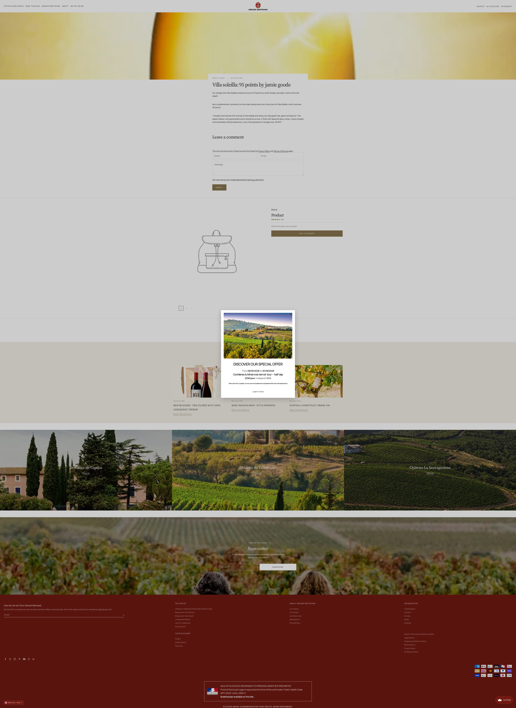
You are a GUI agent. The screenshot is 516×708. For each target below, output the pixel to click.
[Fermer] (291, 314)
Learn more (258, 391)
